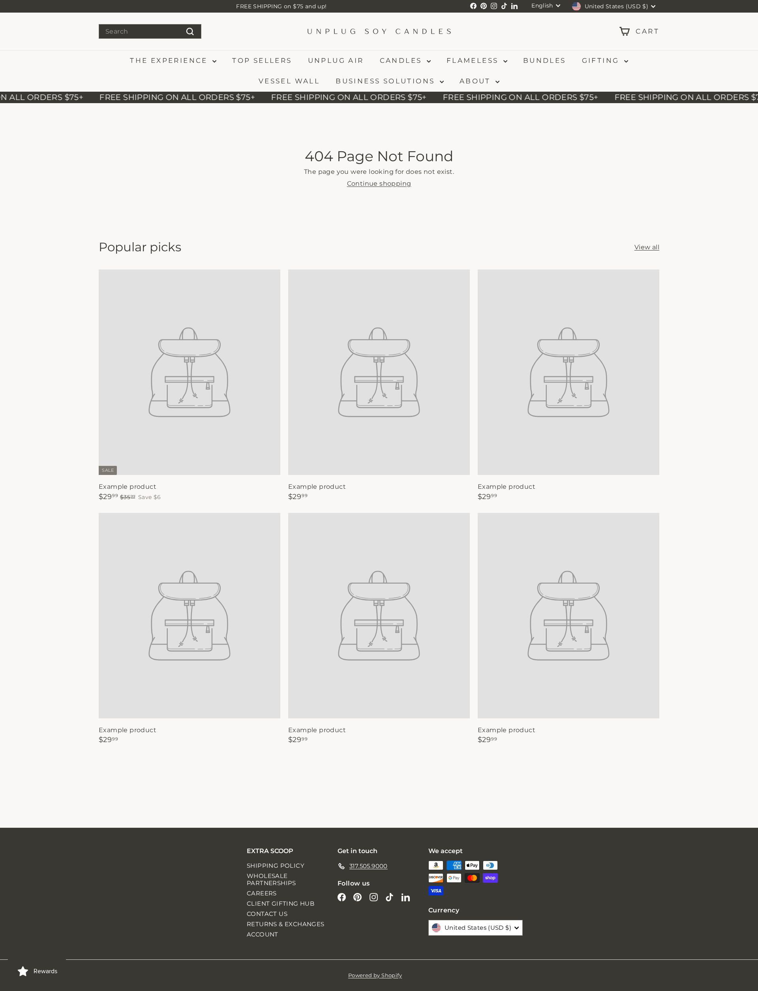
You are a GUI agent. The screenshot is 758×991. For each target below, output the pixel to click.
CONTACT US (267, 914)
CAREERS (262, 893)
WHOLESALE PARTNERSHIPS (271, 879)
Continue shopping (379, 183)
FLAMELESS (474, 60)
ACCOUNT (262, 934)
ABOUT (476, 81)
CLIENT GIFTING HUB (280, 903)
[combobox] (150, 31)
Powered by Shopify (375, 975)
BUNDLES (544, 60)
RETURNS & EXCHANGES (286, 924)
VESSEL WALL (289, 81)
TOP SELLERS (262, 60)
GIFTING (602, 60)
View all (646, 247)
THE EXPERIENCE (170, 60)
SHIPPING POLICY (275, 865)
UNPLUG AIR (336, 60)
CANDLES (402, 60)
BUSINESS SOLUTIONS (387, 81)
